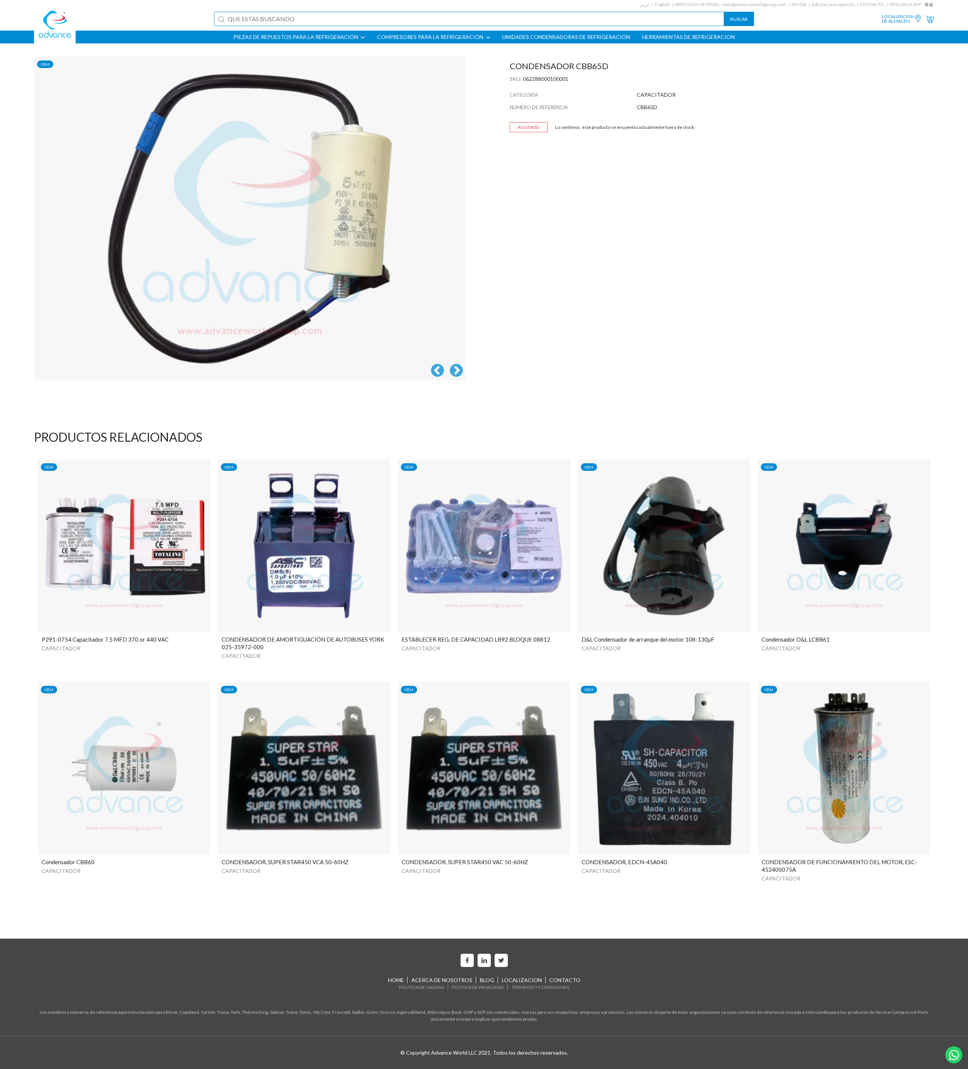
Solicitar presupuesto (832, 4)
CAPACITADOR (61, 648)
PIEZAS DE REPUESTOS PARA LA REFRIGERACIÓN (296, 37)
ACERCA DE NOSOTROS (441, 980)
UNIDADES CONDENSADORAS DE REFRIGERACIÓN (566, 37)
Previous (437, 371)
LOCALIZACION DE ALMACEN (898, 18)
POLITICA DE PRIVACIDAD (478, 987)
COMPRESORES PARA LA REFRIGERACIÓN (430, 37)
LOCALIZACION (522, 980)
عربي (644, 4)
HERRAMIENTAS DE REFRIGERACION (688, 37)
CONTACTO (871, 4)
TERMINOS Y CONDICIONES (540, 987)
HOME (396, 980)
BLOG (487, 980)
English (662, 4)
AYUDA (798, 4)
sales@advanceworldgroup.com (753, 4)
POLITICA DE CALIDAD (421, 987)
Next (456, 371)
